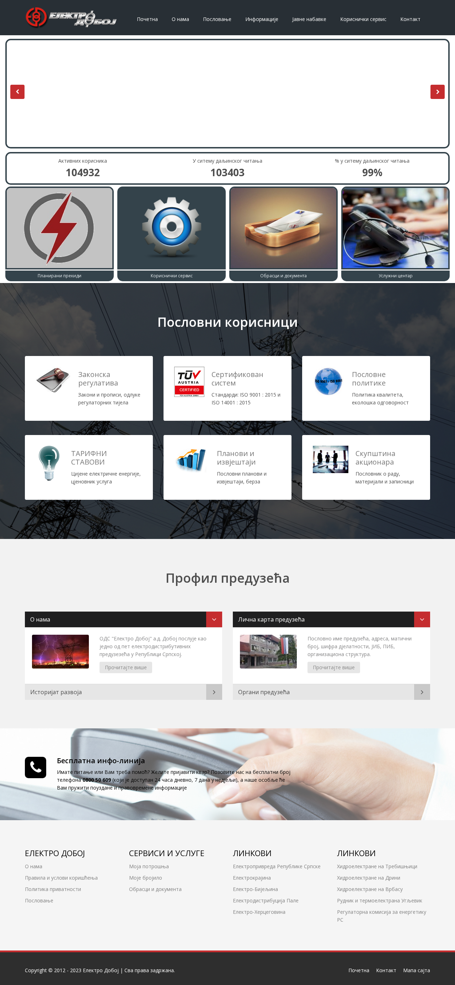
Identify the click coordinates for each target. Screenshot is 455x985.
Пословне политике (369, 379)
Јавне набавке (309, 19)
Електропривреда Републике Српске (277, 866)
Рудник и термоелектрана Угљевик (379, 900)
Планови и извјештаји (236, 458)
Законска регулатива (98, 379)
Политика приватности (53, 889)
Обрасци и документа (155, 889)
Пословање (217, 19)
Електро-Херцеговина (259, 911)
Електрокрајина (252, 877)
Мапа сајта (416, 970)
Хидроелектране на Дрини (368, 877)
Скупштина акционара (375, 458)
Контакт (410, 19)
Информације (261, 19)
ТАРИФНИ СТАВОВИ (89, 458)
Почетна (147, 19)
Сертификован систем (237, 379)
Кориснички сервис (363, 19)
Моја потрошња (149, 866)
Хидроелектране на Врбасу (370, 889)
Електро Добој (101, 970)
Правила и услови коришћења (61, 877)
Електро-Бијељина (255, 889)
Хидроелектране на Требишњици (377, 866)
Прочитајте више (126, 667)
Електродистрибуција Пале (266, 900)
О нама (180, 19)
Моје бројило (145, 877)
